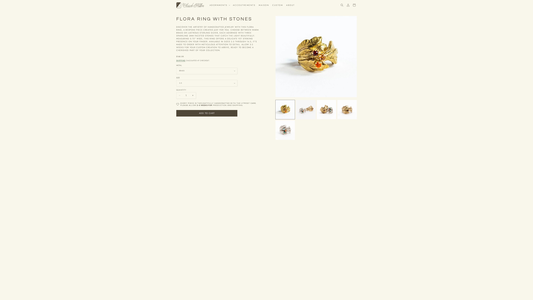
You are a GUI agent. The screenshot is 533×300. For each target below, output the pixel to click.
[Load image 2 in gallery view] (305, 109)
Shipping (180, 60)
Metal (179, 65)
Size (178, 77)
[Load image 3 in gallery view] (326, 109)
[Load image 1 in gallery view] (285, 109)
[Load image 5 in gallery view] (285, 130)
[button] (219, 5)
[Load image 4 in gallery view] (347, 109)
